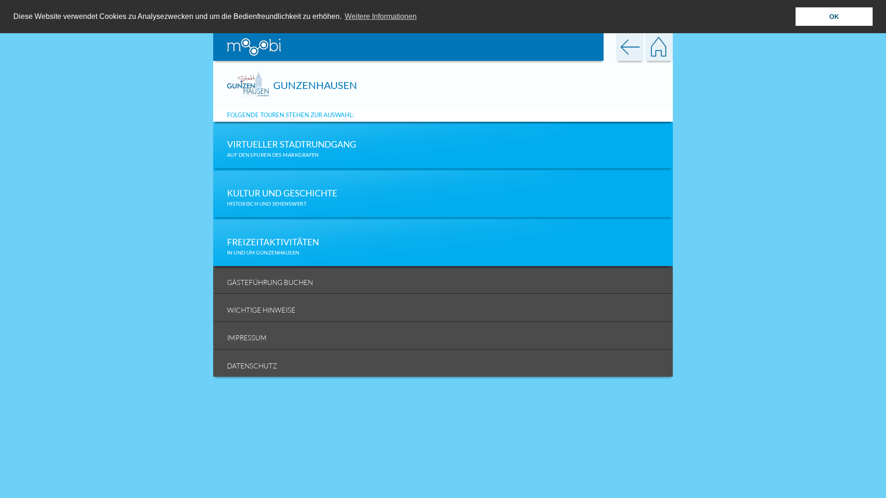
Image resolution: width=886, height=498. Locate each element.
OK (834, 16)
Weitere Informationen (381, 16)
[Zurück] (630, 46)
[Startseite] (659, 46)
